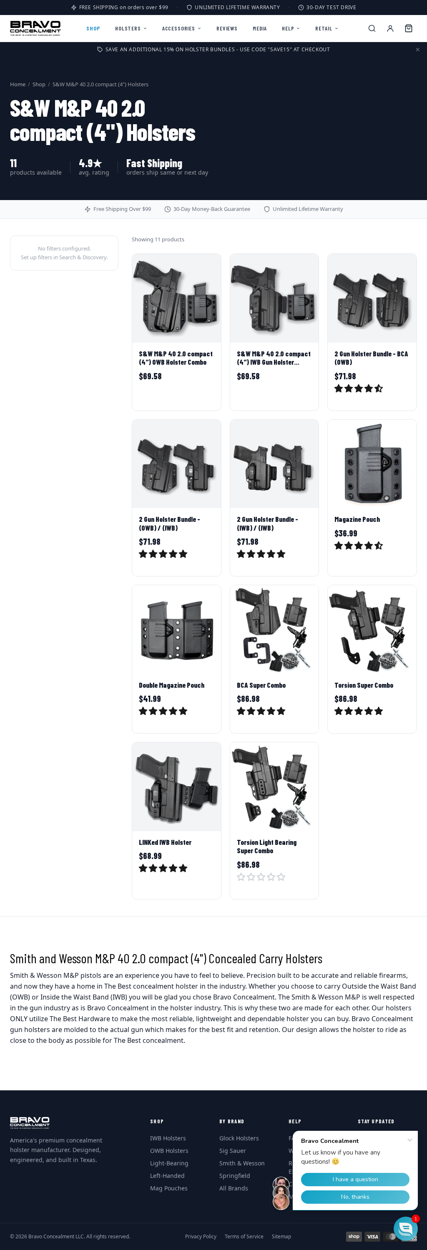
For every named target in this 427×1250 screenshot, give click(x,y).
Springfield (234, 1176)
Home (17, 84)
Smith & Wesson (242, 1163)
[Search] (372, 28)
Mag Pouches (169, 1188)
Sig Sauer (232, 1151)
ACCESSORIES (178, 28)
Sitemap (281, 1236)
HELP (288, 28)
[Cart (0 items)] (408, 28)
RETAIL (323, 28)
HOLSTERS (128, 28)
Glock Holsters (239, 1138)
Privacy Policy (200, 1236)
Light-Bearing (169, 1163)
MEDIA (260, 28)
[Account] (390, 28)
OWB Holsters (169, 1151)
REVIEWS (227, 28)
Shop (39, 84)
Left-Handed (167, 1176)
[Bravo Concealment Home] (35, 28)
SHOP (93, 28)
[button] (359, 389)
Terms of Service (244, 1236)
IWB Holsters (168, 1138)
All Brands (233, 1188)
